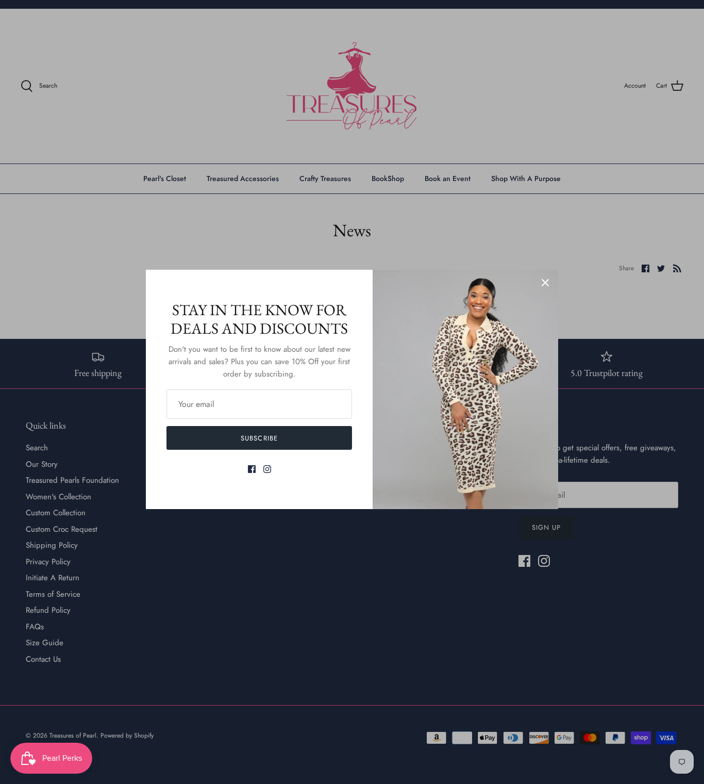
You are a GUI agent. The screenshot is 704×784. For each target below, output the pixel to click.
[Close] (545, 282)
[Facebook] (252, 469)
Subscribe (259, 438)
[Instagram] (267, 469)
